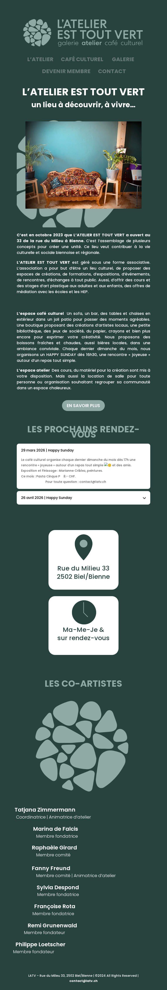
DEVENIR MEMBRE (66, 71)
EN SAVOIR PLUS (83, 406)
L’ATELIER (40, 59)
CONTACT (111, 71)
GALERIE (123, 59)
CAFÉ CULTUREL (82, 59)
